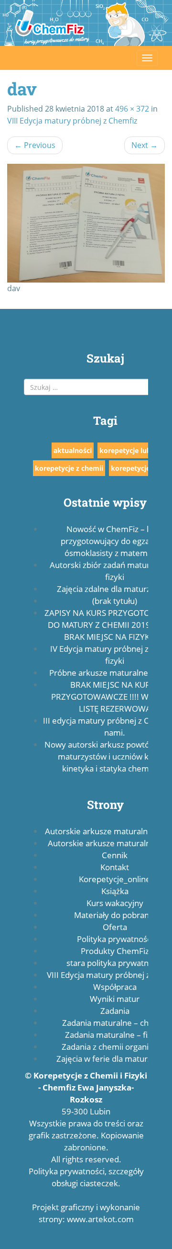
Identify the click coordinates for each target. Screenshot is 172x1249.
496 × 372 (132, 108)
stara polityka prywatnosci (114, 962)
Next (144, 145)
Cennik (115, 855)
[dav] (86, 223)
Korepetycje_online (114, 879)
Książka (115, 891)
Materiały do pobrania (114, 914)
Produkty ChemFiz (115, 950)
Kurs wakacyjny (114, 902)
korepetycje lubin (128, 450)
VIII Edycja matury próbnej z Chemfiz (72, 120)
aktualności (73, 450)
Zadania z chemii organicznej (115, 1046)
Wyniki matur (115, 998)
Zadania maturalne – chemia (114, 1022)
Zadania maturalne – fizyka (114, 1034)
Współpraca (115, 986)
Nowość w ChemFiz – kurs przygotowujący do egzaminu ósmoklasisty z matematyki (115, 540)
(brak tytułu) (114, 600)
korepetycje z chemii (69, 468)
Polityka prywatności (115, 938)
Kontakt (114, 867)
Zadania (114, 1010)
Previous (34, 145)
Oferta (115, 926)
